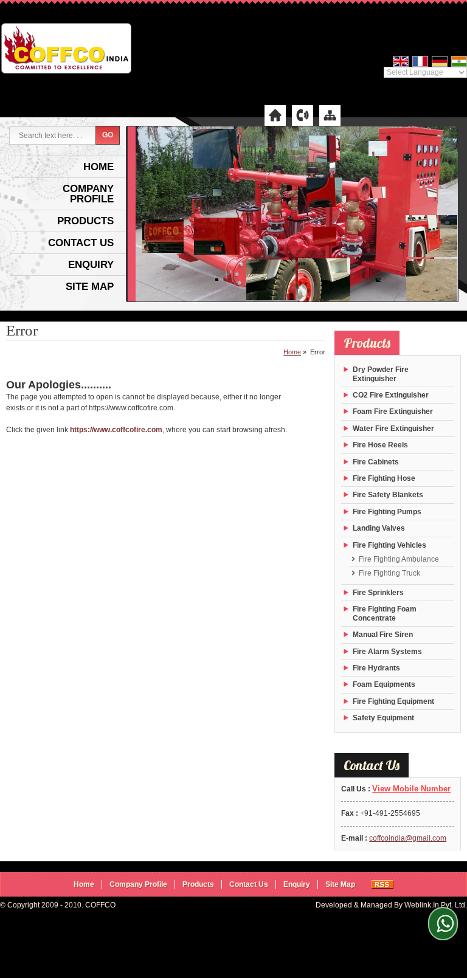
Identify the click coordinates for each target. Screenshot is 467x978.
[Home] (275, 115)
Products (85, 221)
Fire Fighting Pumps (387, 512)
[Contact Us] (302, 115)
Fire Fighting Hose (384, 478)
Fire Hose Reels (380, 445)
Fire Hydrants (376, 668)
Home (98, 167)
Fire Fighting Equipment (393, 701)
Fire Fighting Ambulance (399, 559)
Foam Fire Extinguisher (393, 411)
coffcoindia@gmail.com (407, 838)
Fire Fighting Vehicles (389, 545)
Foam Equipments (384, 684)
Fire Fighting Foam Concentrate (385, 613)
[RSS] (382, 884)
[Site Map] (330, 115)
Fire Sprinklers (378, 592)
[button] (411, 788)
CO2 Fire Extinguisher (391, 395)
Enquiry (91, 264)
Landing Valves (379, 528)
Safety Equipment (383, 718)
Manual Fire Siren (383, 634)
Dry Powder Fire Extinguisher (381, 373)
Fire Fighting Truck (389, 573)
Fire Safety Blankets (388, 495)
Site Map (90, 286)
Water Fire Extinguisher (393, 428)
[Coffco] (66, 50)
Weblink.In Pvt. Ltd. (435, 905)
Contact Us (81, 243)
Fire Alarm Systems (387, 651)
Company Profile (88, 194)
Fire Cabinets (376, 462)
